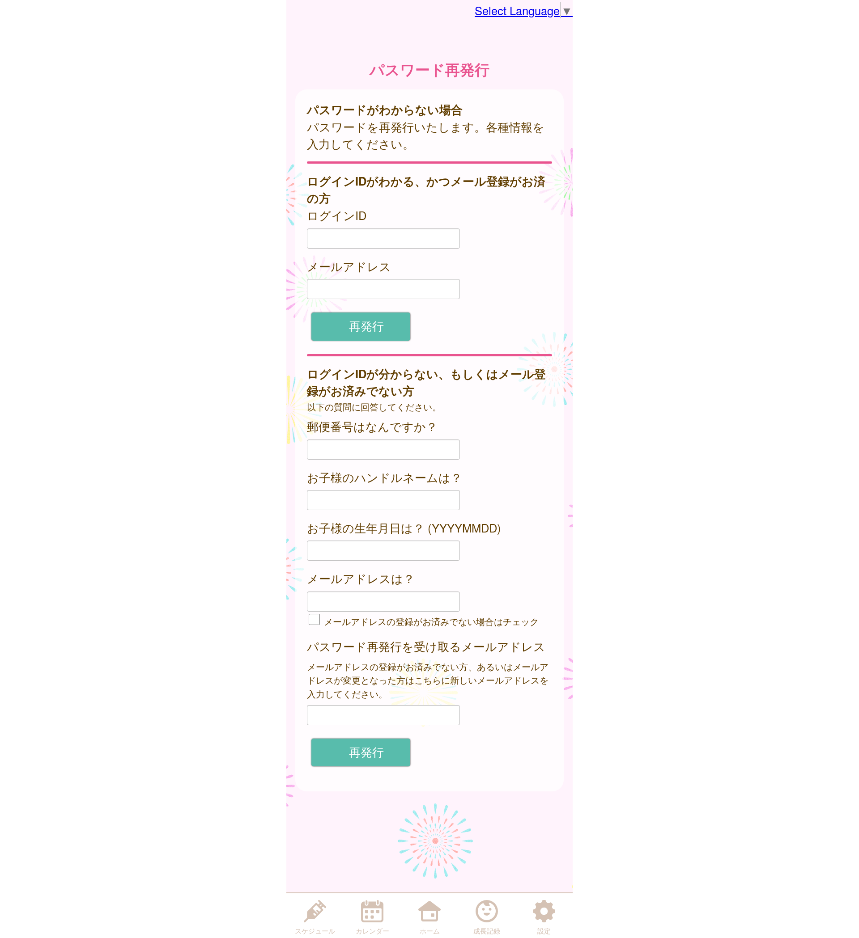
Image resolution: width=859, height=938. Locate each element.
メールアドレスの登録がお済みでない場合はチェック (430, 621)
